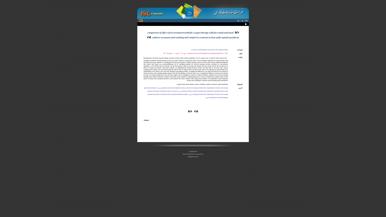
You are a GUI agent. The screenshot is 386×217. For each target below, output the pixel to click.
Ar (242, 20)
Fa (238, 20)
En (246, 20)
